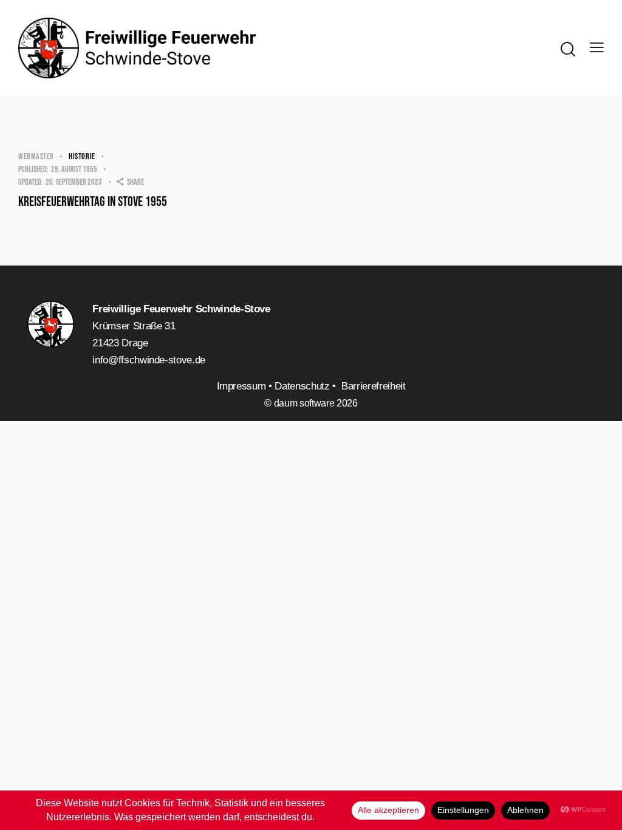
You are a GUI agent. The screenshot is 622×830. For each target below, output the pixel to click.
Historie (82, 156)
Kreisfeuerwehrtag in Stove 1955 (92, 202)
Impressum (241, 386)
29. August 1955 (57, 169)
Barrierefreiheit (373, 386)
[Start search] (567, 49)
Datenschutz (302, 386)
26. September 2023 (60, 182)
